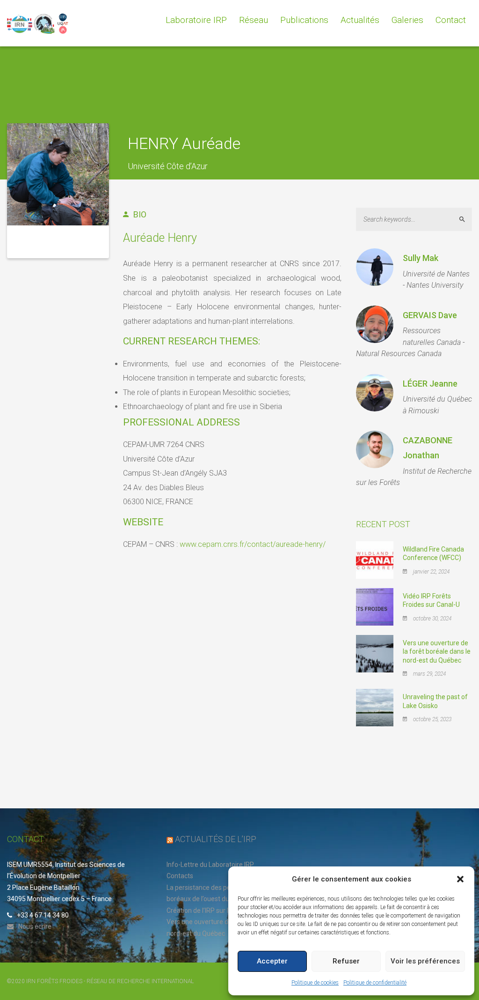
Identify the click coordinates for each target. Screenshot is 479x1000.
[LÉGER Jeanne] (374, 392)
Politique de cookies (315, 982)
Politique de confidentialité (374, 982)
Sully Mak (420, 258)
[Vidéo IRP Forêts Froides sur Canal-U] (374, 606)
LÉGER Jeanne (430, 383)
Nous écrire (34, 926)
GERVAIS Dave (430, 315)
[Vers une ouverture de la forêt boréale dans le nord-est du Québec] (374, 653)
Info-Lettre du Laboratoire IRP (210, 864)
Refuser (346, 961)
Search (466, 219)
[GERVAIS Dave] (374, 324)
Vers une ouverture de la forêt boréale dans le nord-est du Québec (437, 651)
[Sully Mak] (374, 267)
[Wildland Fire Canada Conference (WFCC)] (374, 559)
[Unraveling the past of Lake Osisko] (374, 707)
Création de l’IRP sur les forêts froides (222, 910)
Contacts (180, 876)
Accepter (272, 961)
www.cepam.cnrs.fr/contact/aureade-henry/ (253, 544)
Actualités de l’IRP (215, 839)
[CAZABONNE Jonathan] (374, 449)
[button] (460, 879)
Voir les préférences (425, 961)
